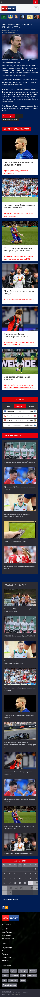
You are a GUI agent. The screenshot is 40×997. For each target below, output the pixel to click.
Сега (8, 406)
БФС (4, 980)
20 (25, 883)
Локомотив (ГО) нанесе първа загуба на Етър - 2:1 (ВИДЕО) (19, 610)
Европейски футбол (10, 32)
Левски (5, 971)
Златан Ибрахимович (10, 119)
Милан (19, 116)
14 (30, 878)
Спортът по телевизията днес (15, 541)
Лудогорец (23, 971)
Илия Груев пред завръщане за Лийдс (18, 853)
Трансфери (13, 980)
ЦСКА (14, 971)
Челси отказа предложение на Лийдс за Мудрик (19, 716)
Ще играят (20, 406)
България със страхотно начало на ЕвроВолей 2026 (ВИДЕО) (17, 515)
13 (25, 878)
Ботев (23, 980)
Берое (5, 976)
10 (10, 878)
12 (20, 878)
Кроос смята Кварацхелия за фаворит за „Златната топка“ (19, 827)
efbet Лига (32, 976)
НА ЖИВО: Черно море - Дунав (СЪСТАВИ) (19, 462)
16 (4, 883)
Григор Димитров (9, 985)
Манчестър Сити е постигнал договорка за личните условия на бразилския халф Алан (19, 387)
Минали (31, 406)
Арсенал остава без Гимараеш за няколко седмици (19, 689)
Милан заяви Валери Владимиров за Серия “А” (18, 773)
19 (20, 883)
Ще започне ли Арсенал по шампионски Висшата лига (19, 567)
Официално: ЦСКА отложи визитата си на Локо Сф (19, 488)
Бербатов (14, 976)
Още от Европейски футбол (16, 129)
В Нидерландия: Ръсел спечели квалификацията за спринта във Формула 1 (20, 744)
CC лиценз (16, 994)
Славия (33, 971)
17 (10, 883)
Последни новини (15, 585)
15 (36, 878)
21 (30, 883)
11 (15, 878)
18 (15, 883)
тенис (23, 976)
